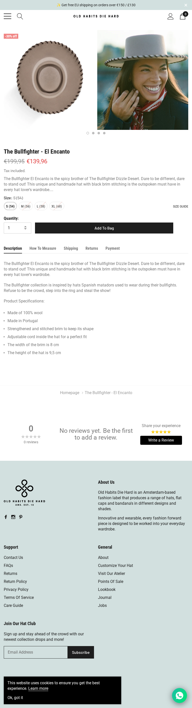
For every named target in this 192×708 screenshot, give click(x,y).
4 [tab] (104, 133)
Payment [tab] (113, 248)
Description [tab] (13, 248)
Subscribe (81, 652)
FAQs (8, 565)
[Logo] (96, 15)
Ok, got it (15, 698)
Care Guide (13, 605)
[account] (171, 15)
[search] (20, 15)
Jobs (102, 605)
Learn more (38, 688)
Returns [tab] (92, 248)
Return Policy (15, 581)
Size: (13, 197)
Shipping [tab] (71, 248)
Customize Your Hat (115, 565)
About (103, 557)
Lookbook (107, 589)
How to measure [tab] (43, 248)
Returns (10, 573)
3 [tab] (99, 133)
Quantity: (11, 218)
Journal (105, 597)
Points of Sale (110, 581)
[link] (24, 492)
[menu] (7, 16)
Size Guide (180, 206)
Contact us (13, 557)
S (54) (10, 206)
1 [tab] (87, 133)
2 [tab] (93, 133)
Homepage (69, 392)
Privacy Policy (16, 589)
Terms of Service (19, 597)
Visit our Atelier (111, 573)
